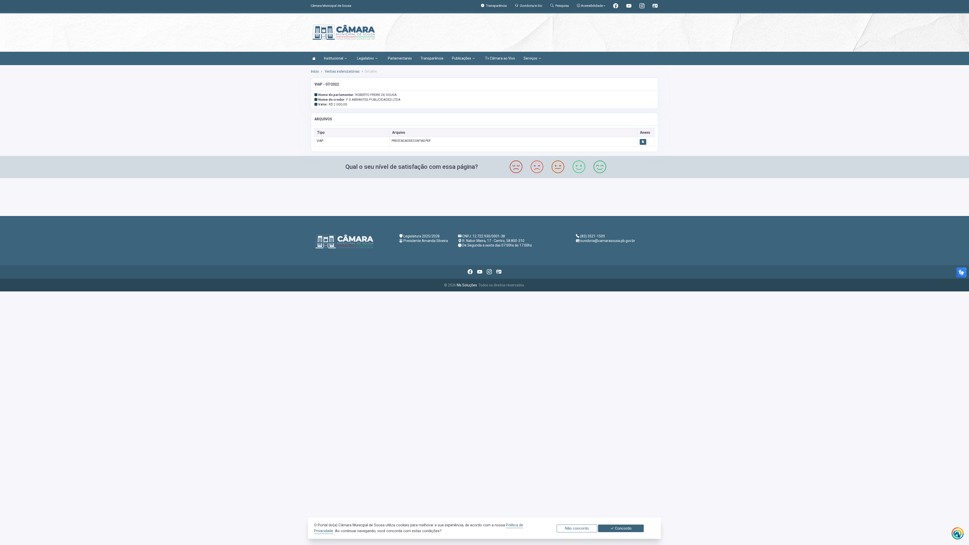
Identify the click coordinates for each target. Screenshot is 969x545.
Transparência (431, 58)
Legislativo (365, 58)
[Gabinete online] (655, 6)
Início (315, 71)
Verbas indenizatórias (342, 71)
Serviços (530, 58)
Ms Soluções (467, 285)
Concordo (623, 528)
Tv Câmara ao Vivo (500, 58)
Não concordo (577, 528)
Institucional (333, 58)
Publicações (461, 58)
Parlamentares (400, 58)
